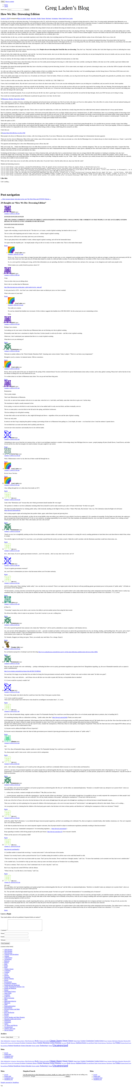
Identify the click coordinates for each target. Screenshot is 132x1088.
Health (39, 18)
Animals (6, 956)
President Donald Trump (126, 1063)
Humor (6, 990)
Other (6, 1004)
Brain (5, 967)
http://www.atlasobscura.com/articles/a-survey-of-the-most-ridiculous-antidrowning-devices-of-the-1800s (68, 652)
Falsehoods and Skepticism (12, 985)
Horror (43, 18)
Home (6, 5)
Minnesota (7, 1003)
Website (3, 940)
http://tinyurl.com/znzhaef (59, 828)
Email (2, 936)
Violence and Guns (9, 1028)
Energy (6, 980)
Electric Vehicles (9, 978)
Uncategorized (8, 1027)
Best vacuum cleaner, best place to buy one (14, 199)
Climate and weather (44, 1041)
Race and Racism (9, 1012)
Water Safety (62, 18)
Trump (50, 1045)
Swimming (55, 18)
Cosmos (83, 1041)
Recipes (6, 1014)
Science (6, 1015)
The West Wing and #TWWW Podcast (39, 199)
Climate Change (8, 969)
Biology (6, 962)
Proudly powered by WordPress (10, 1082)
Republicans (17, 1045)
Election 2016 (4, 1043)
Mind (5, 999)
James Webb (7, 993)
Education (7, 977)
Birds (5, 964)
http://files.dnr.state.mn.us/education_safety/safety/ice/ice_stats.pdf (23, 287)
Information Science (10, 991)
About (6, 6)
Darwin (105, 1040)
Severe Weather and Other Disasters (14, 1017)
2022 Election (8, 951)
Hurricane (73, 1043)
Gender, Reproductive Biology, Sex (14, 986)
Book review (31, 1041)
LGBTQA (7, 996)
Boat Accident (22, 18)
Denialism (110, 1040)
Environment (8, 982)
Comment (4, 930)
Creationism (90, 1041)
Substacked (7, 1020)
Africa (2, 1041)
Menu (2, 1)
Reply (6, 245)
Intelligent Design (81, 1043)
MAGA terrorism (9, 998)
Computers (7, 970)
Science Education (26, 1045)
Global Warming (43, 1043)
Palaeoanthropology (10, 1006)
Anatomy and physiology (11, 954)
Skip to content (9, 1)
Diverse (6, 975)
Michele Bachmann (102, 1042)
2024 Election (8, 953)
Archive (3, 1037)
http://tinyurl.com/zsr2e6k (60, 717)
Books (6, 965)
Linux (96, 1043)
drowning (33, 18)
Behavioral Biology (21, 1040)
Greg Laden (69, 18)
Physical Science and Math (12, 1009)
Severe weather (36, 1045)
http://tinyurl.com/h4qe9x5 (11, 849)
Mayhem (48, 18)
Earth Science (115, 1041)
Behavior (7, 961)
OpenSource (109, 1043)
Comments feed (8, 1056)
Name (2, 933)
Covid (6, 974)
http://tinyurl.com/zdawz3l (54, 831)
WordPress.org (8, 1057)
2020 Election (8, 949)
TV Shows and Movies (11, 1025)
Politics (6, 1011)
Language (7, 994)
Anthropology (8, 957)
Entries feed (7, 1054)
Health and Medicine (10, 988)
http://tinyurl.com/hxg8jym (12, 510)
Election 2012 (127, 1041)
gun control (64, 1063)
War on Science (8, 1030)
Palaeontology (8, 1007)
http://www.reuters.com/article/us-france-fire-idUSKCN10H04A (22, 671)
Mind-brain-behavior (10, 1001)
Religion (10, 1045)
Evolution (23, 1043)
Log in (6, 1053)
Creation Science (99, 1041)
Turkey (6, 1024)
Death (28, 18)
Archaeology (8, 959)
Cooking (6, 972)
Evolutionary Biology (10, 983)
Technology (7, 1022)
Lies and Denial (90, 1043)
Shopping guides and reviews (12, 1019)
